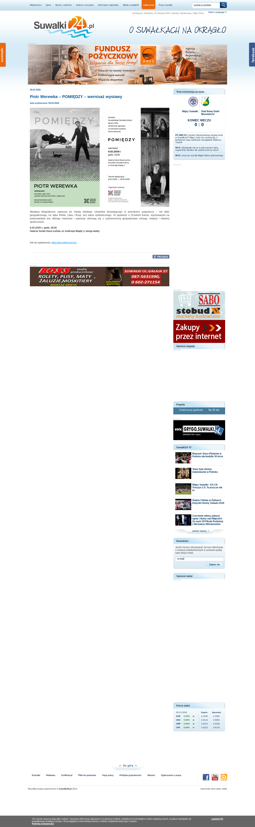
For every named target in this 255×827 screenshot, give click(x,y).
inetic (224, 789)
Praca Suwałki (165, 5)
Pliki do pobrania (87, 775)
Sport (48, 5)
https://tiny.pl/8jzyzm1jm (64, 242)
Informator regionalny (108, 5)
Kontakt (36, 775)
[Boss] (99, 285)
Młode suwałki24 (131, 5)
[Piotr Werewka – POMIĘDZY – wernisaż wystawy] (99, 206)
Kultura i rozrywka (85, 5)
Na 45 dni (213, 409)
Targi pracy (108, 775)
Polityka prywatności (130, 775)
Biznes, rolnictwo (63, 5)
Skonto (151, 775)
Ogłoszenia (148, 5)
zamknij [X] (217, 819)
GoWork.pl (66, 775)
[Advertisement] (199, 225)
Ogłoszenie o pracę (171, 775)
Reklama (50, 775)
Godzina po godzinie (191, 409)
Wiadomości (35, 5)
